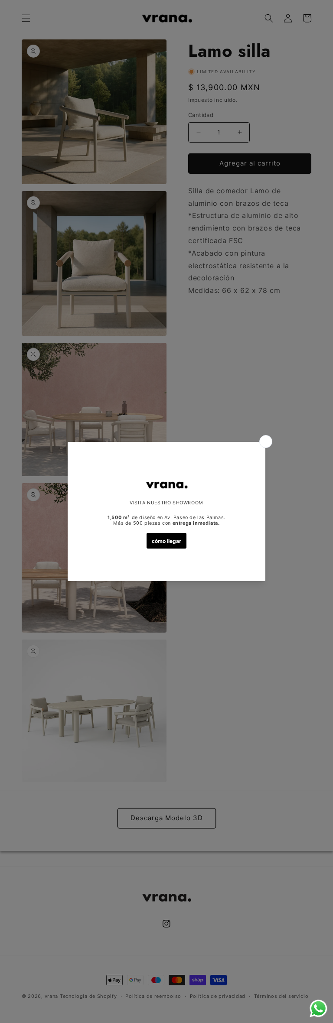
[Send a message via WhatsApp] (318, 1008)
